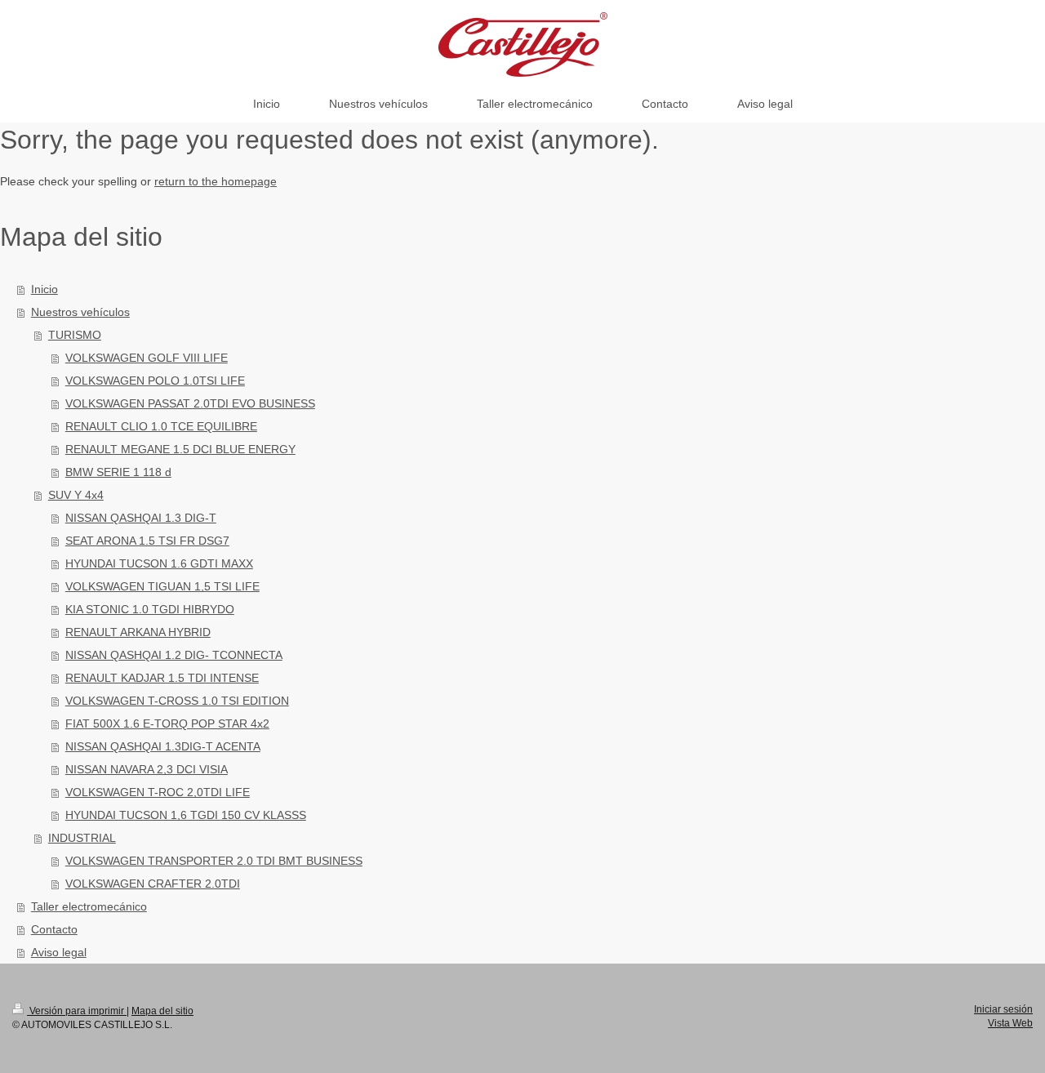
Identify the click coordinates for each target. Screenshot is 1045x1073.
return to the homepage (215, 181)
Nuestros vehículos (80, 311)
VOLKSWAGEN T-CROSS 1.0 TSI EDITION (177, 700)
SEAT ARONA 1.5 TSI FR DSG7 (147, 540)
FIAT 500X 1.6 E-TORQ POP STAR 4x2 (167, 723)
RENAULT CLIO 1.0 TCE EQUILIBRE (161, 426)
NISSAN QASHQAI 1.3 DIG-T (140, 517)
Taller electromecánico (89, 906)
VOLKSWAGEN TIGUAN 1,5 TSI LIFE (162, 586)
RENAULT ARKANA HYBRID (138, 632)
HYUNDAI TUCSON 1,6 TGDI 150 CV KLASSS (185, 814)
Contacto (54, 929)
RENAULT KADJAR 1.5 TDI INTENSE (162, 677)
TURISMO (74, 334)
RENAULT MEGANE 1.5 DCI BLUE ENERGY (180, 449)
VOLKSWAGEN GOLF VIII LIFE (146, 357)
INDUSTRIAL (82, 837)
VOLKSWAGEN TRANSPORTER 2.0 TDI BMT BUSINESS (213, 860)
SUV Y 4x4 (76, 494)
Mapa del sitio (162, 1011)
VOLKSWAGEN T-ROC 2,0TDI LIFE (157, 792)
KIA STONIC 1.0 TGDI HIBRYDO (149, 609)
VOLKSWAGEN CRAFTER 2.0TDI (152, 883)
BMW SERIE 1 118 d (118, 472)
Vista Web (1010, 1023)
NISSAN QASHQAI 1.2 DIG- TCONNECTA (173, 654)
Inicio (44, 289)
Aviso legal (59, 952)
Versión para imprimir (77, 1011)
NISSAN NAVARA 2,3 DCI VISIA (146, 769)
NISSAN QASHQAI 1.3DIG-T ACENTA (162, 746)
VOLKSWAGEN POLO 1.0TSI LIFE (155, 380)
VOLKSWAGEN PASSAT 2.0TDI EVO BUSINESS (190, 403)
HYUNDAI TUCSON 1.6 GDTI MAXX (159, 563)
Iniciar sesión (1003, 1009)
